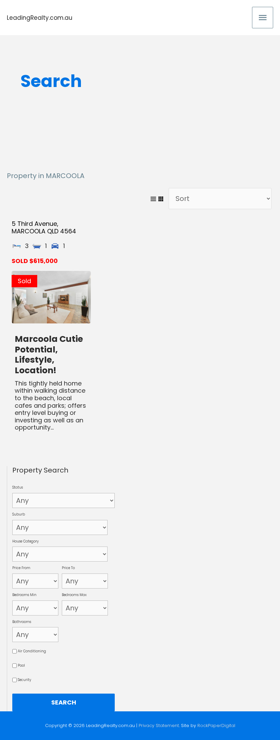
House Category (25, 541)
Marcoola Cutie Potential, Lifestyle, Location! (49, 354)
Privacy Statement (159, 725)
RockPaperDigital (216, 725)
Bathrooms (21, 622)
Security (24, 680)
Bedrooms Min (24, 595)
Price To (68, 568)
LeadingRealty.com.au (39, 18)
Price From (21, 568)
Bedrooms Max (74, 595)
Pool (21, 665)
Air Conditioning (32, 651)
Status (17, 487)
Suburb (18, 514)
